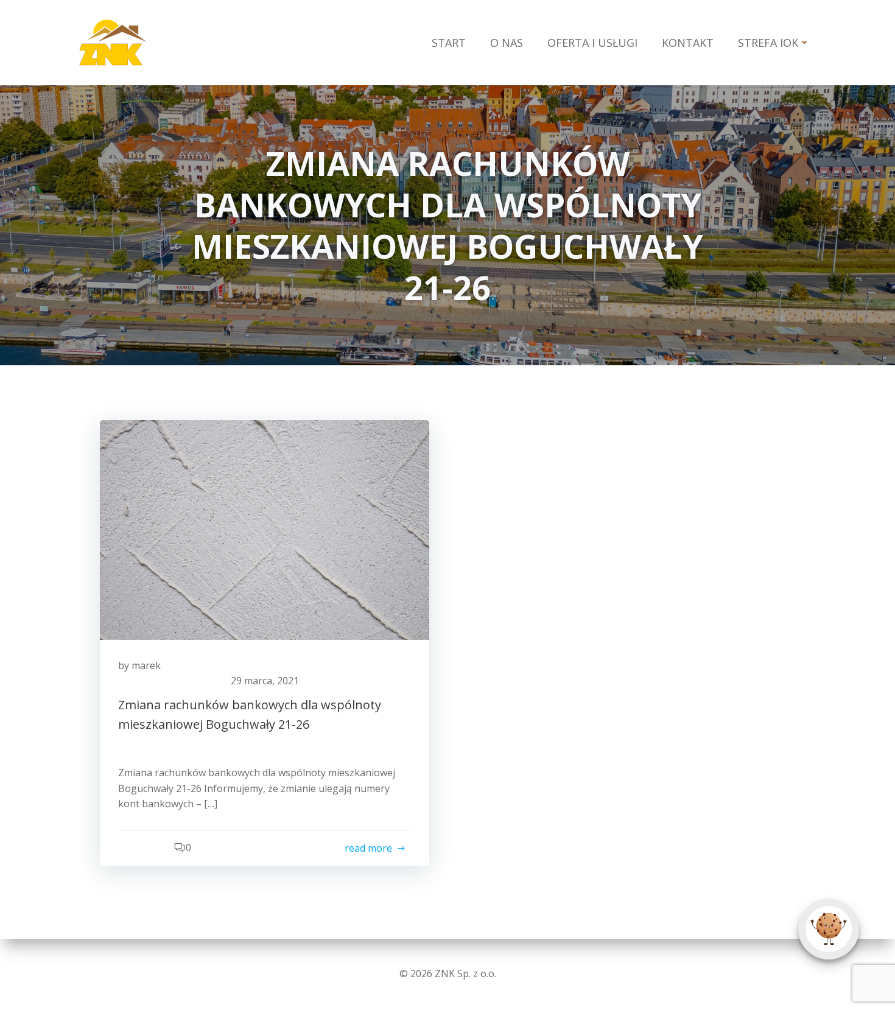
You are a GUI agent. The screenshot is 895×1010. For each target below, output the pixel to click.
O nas (506, 42)
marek (146, 665)
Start (449, 42)
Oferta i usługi (592, 42)
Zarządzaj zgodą (829, 929)
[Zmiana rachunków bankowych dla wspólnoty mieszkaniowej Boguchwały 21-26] (264, 529)
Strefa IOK (768, 42)
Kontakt (688, 42)
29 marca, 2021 (265, 680)
